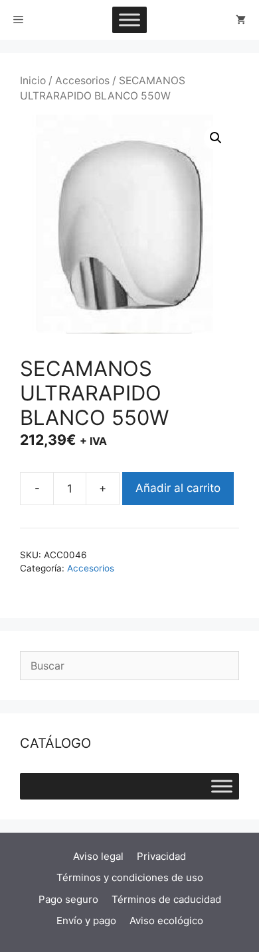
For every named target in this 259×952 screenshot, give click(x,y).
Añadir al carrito (177, 488)
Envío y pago (86, 920)
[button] (216, 138)
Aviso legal (98, 856)
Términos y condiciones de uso (129, 877)
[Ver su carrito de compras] (240, 20)
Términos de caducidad (166, 899)
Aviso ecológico (166, 920)
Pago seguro (68, 899)
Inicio (33, 80)
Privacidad (161, 856)
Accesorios (82, 80)
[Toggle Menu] (129, 19)
